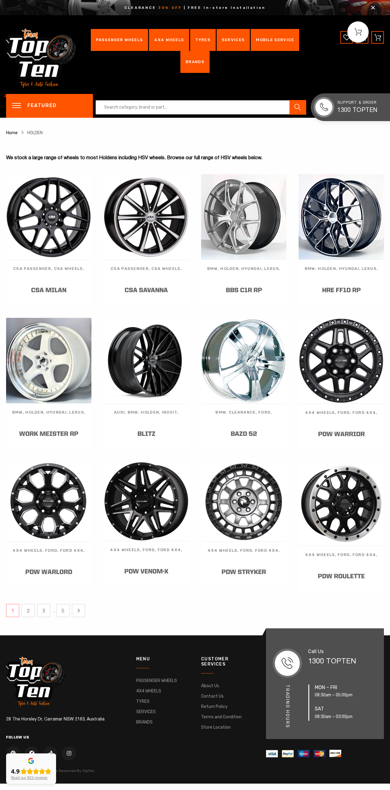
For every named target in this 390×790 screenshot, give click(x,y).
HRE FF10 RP (341, 290)
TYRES (203, 40)
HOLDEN (229, 268)
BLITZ (146, 434)
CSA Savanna (146, 290)
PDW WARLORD (48, 572)
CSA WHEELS (68, 268)
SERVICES (233, 40)
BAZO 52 (244, 434)
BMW (212, 268)
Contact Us (212, 696)
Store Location (216, 727)
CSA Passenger (32, 268)
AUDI (119, 412)
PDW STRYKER (244, 572)
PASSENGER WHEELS (119, 40)
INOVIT (169, 412)
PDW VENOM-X (146, 572)
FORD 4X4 (364, 412)
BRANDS (195, 61)
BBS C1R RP (244, 290)
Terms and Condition (221, 717)
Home (12, 132)
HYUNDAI (251, 268)
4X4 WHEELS (169, 40)
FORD (264, 412)
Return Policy (214, 706)
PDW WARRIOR (341, 434)
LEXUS (271, 268)
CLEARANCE (242, 412)
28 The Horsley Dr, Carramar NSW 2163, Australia (55, 719)
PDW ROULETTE (341, 576)
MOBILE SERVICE (275, 40)
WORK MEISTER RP (48, 434)
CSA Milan (48, 290)
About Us (210, 685)
